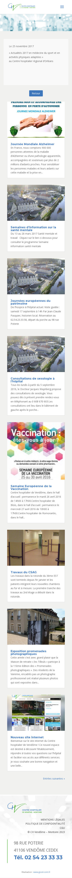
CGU (62, 827)
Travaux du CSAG (24, 572)
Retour (36, 93)
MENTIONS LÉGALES (53, 819)
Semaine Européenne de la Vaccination (31, 487)
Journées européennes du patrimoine (31, 302)
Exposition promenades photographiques (28, 653)
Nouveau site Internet (27, 737)
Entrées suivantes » (54, 778)
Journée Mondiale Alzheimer (32, 144)
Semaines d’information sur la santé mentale (33, 229)
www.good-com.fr (41, 872)
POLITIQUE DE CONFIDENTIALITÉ (45, 823)
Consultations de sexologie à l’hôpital (33, 380)
